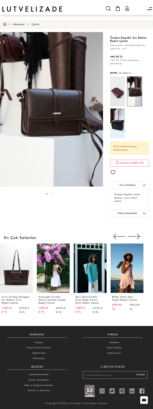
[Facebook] (141, 390)
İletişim (39, 342)
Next (134, 237)
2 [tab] (53, 194)
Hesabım (114, 342)
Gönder (140, 374)
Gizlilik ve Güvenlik (39, 390)
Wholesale (39, 358)
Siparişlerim (114, 353)
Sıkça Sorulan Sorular (38, 347)
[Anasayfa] (4, 24)
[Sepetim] (117, 8)
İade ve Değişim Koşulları (38, 385)
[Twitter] (112, 390)
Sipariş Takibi (114, 347)
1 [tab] (47, 194)
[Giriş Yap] (127, 8)
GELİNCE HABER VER (131, 162)
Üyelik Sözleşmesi (39, 380)
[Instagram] (102, 390)
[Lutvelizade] (31, 6)
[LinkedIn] (132, 390)
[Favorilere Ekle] (113, 172)
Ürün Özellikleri (128, 185)
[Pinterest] (122, 390)
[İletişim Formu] (144, 400)
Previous (119, 237)
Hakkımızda (38, 353)
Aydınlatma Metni (39, 374)
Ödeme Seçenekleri (127, 213)
